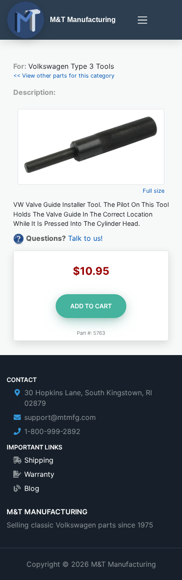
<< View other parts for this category (63, 75)
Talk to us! (85, 238)
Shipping (38, 460)
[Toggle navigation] (142, 20)
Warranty (39, 474)
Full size (153, 190)
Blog (31, 488)
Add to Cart (91, 306)
